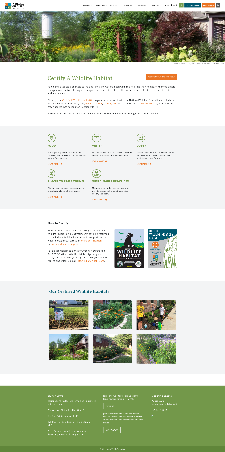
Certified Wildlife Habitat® (77, 100)
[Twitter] (177, 5)
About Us (86, 5)
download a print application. (67, 244)
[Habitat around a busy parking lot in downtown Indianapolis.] (156, 349)
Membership (142, 5)
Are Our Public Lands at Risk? (63, 416)
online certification (91, 240)
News (167, 5)
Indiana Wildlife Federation (115, 449)
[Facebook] (171, 5)
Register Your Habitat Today (161, 77)
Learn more (54, 164)
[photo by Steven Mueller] (68, 347)
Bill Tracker (208, 5)
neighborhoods (93, 103)
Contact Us (156, 5)
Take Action (100, 5)
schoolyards (110, 103)
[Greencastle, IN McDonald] (68, 315)
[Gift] (181, 5)
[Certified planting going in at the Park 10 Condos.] (156, 315)
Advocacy (114, 5)
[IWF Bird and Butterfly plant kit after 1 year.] (112, 348)
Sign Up (110, 406)
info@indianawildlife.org (90, 260)
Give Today (112, 430)
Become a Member (193, 5)
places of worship (148, 103)
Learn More (98, 199)
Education (128, 5)
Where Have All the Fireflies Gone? (66, 410)
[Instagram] (173, 5)
